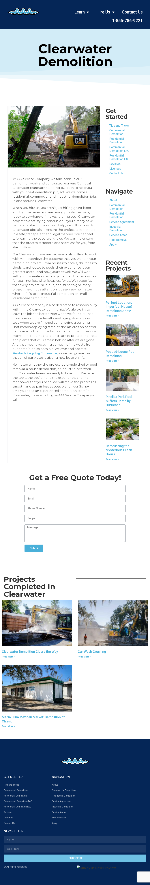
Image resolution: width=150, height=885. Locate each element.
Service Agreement (121, 222)
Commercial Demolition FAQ (119, 149)
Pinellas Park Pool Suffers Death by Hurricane (119, 401)
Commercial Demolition (117, 132)
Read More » (112, 316)
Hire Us (103, 12)
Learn (79, 12)
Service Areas (118, 235)
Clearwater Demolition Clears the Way (30, 651)
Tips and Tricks (119, 125)
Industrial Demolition (116, 228)
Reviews (115, 164)
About (113, 200)
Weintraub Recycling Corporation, (35, 353)
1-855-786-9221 (127, 20)
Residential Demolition (116, 140)
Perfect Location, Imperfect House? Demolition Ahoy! (119, 307)
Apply (113, 244)
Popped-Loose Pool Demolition (120, 354)
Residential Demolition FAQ (119, 157)
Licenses (115, 168)
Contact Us (132, 12)
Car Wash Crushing (92, 651)
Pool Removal (118, 240)
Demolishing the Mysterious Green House (119, 450)
